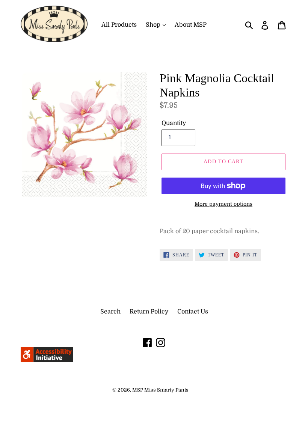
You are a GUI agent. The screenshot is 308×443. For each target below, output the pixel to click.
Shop (154, 24)
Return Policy (149, 311)
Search (110, 311)
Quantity (174, 123)
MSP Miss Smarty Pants (160, 390)
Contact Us (192, 311)
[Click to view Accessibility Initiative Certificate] (47, 360)
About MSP (191, 24)
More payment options (223, 204)
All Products (119, 24)
